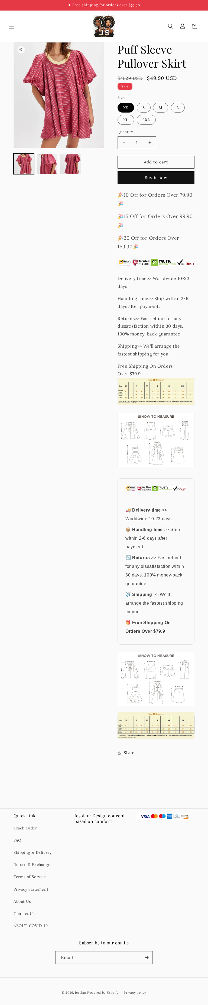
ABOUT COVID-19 (31, 925)
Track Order (25, 828)
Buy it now (156, 177)
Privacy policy (135, 992)
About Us (22, 901)
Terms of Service (30, 876)
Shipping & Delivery (32, 852)
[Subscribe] (146, 957)
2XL (146, 119)
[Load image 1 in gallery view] (24, 164)
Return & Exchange (32, 864)
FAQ (17, 840)
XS (125, 107)
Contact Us (24, 913)
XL (125, 119)
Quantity (125, 132)
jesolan (80, 992)
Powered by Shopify (103, 992)
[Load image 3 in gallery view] (70, 164)
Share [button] (129, 752)
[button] (11, 26)
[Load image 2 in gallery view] (47, 164)
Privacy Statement (31, 889)
